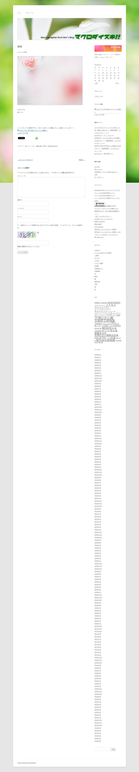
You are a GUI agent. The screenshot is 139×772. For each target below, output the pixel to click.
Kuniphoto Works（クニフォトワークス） (107, 190)
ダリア (109, 309)
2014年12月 (98, 720)
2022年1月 (97, 498)
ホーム (19, 13)
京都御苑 (98, 324)
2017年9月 (97, 634)
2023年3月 (97, 462)
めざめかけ (98, 135)
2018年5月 (97, 613)
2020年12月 (98, 532)
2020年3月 (97, 556)
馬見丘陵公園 (98, 342)
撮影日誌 (97, 281)
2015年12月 (98, 689)
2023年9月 (97, 446)
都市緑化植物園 (105, 340)
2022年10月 (98, 475)
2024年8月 (97, 417)
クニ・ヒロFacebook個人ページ (104, 193)
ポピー (96, 315)
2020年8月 (97, 543)
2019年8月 (97, 574)
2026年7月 (97, 357)
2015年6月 (97, 704)
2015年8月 (97, 699)
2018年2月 (97, 621)
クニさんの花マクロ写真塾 (102, 253)
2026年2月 (97, 370)
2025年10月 (98, 381)
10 (103, 73)
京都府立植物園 (104, 320)
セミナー (97, 258)
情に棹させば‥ (99, 237)
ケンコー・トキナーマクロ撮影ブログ (106, 208)
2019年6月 (97, 579)
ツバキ (114, 311)
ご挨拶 (96, 255)
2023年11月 (98, 441)
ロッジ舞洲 (116, 315)
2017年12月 (98, 626)
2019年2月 (97, 590)
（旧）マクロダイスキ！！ (102, 216)
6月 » (117, 83)
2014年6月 (97, 736)
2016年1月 (97, 686)
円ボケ (115, 323)
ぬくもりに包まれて (25, 160)
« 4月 (96, 83)
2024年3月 (97, 430)
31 (103, 80)
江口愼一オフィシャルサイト (103, 219)
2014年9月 (97, 728)
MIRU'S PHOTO (99, 221)
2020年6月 (97, 548)
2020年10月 (98, 537)
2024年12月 (98, 407)
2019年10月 (98, 569)
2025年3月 (97, 399)
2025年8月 (97, 386)
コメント (21, 176)
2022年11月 (98, 472)
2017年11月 (98, 629)
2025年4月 (97, 396)
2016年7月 (97, 670)
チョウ (110, 311)
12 (111, 73)
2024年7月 (97, 420)
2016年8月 (97, 668)
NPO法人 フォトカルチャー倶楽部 (105, 229)
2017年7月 (97, 639)
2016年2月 (97, 683)
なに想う (97, 167)
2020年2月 (97, 558)
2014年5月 (97, 738)
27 (114, 78)
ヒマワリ (117, 313)
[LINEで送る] (37, 138)
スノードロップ (100, 309)
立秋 (95, 174)
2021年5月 (97, 519)
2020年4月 (97, 553)
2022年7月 (97, 482)
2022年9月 (97, 477)
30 (99, 80)
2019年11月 (98, 566)
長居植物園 (119, 340)
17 (103, 75)
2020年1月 (97, 561)
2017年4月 (97, 647)
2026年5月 (97, 362)
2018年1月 (97, 623)
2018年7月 (97, 608)
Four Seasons (98, 227)
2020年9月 (97, 540)
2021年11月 (98, 503)
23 (99, 78)
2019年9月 (97, 571)
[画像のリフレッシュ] (38, 233)
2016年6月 (97, 673)
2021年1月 (97, 529)
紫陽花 (98, 333)
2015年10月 (98, 694)
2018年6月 (97, 610)
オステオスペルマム (99, 305)
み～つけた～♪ (99, 177)
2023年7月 (97, 451)
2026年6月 (97, 360)
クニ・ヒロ (107, 135)
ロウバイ (109, 315)
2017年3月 (97, 650)
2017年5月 (97, 644)
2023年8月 (97, 449)
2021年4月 (97, 522)
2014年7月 (97, 733)
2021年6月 (97, 516)
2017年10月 (98, 631)
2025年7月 (97, 389)
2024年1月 (97, 436)
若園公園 (38, 146)
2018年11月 (98, 597)
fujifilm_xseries (100, 303)
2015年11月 (98, 691)
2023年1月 (97, 467)
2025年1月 (97, 404)
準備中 (82, 160)
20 (114, 75)
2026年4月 (97, 365)
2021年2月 (97, 527)
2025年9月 (97, 383)
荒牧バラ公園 (107, 338)
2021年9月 (97, 509)
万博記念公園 (103, 318)
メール (20, 208)
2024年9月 (97, 415)
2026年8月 (97, 355)
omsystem (114, 302)
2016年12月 (98, 657)
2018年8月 (97, 605)
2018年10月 (98, 600)
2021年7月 (97, 514)
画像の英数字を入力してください (28, 246)
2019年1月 (97, 592)
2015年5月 (97, 707)
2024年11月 (98, 409)
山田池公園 (112, 326)
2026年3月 (97, 368)
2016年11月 (98, 660)
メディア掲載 (98, 263)
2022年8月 (97, 480)
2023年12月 (98, 438)
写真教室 (97, 271)
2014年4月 (97, 741)
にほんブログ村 (22, 133)
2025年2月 (97, 402)
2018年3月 (97, 618)
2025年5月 (97, 394)
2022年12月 (98, 469)
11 (107, 73)
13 (114, 73)
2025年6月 (97, 391)
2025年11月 (98, 378)
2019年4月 (97, 584)
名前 (19, 200)
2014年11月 (98, 723)
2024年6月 (97, 422)
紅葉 (115, 330)
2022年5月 (97, 488)
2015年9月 (97, 697)
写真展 (96, 266)
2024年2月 (97, 433)
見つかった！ (98, 169)
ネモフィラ (98, 313)
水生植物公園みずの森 (102, 331)
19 (111, 75)
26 (111, 78)
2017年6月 (97, 642)
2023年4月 (97, 459)
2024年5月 (97, 425)
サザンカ (97, 307)
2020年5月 (97, 550)
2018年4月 (97, 616)
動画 (95, 276)
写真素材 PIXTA (110, 206)
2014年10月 (98, 725)
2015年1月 (97, 717)
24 (103, 78)
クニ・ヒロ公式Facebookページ (104, 195)
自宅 (104, 333)
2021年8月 (97, 511)
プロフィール (29, 13)
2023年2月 (97, 464)
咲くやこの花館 (101, 326)
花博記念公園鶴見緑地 (106, 335)
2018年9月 (97, 603)
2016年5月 (97, 676)
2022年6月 (97, 485)
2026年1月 (97, 373)
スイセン (105, 307)
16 (99, 75)
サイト (19, 217)
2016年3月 (97, 681)
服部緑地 (107, 328)
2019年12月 (98, 563)
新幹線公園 (98, 328)
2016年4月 (97, 678)
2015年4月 (97, 710)
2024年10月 (98, 412)
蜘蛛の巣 (118, 338)
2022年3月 (97, 493)
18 (107, 75)
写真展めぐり (98, 268)
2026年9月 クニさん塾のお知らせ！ (106, 172)
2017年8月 (97, 636)
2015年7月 (97, 702)
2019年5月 (97, 582)
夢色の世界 (98, 224)
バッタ (104, 313)
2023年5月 (97, 456)
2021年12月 (98, 501)
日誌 (95, 284)
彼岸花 (118, 326)
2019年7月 (97, 576)
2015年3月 (97, 712)
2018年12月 (98, 595)
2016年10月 (98, 663)
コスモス (111, 305)
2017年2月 (97, 652)
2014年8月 (97, 730)
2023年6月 (97, 454)
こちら (102, 57)
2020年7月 (97, 545)
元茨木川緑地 (106, 324)
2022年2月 (97, 496)
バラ (33, 146)
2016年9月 (97, 665)
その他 (96, 261)
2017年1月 (97, 655)
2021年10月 (98, 506)
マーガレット (102, 315)
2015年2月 (97, 715)
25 (107, 78)
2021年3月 (97, 524)
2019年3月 (97, 587)
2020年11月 (98, 535)
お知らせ (97, 250)
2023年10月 (98, 443)
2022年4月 (97, 490)
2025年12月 (98, 375)
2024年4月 (97, 428)
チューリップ (101, 311)
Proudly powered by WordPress (26, 763)
